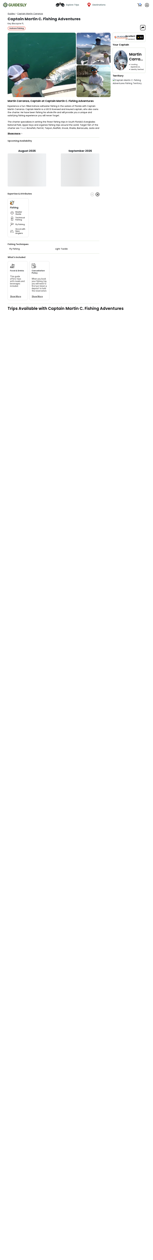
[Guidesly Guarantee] (120, 37)
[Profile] (147, 5)
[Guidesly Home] (15, 5)
